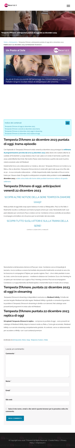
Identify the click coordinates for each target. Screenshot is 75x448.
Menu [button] (68, 6)
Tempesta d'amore (37, 340)
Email (8, 390)
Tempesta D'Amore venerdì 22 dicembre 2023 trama (22, 129)
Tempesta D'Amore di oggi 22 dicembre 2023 (20, 126)
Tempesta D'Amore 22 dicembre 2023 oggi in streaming (23, 131)
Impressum (40, 443)
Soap (28, 340)
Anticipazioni (13, 42)
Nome (8, 381)
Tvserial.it (10, 5)
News (24, 340)
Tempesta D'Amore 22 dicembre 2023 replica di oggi (22, 133)
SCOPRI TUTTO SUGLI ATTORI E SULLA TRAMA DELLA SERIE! (37, 223)
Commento (10, 353)
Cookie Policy (54, 440)
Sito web (9, 400)
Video (46, 340)
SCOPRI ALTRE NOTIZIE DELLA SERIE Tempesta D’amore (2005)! (37, 199)
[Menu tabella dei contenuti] (67, 123)
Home (6, 42)
